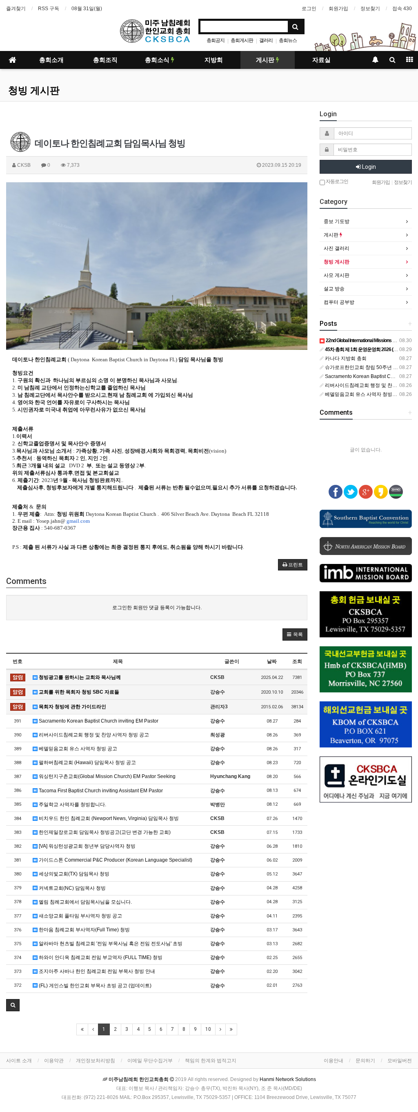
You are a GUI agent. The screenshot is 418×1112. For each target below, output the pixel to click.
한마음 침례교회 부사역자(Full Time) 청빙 (84, 930)
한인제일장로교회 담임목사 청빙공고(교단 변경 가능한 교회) (104, 832)
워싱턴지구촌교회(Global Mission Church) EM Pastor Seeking (107, 776)
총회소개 (51, 60)
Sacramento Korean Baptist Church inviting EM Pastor (98, 721)
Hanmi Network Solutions (288, 1079)
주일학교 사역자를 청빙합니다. (72, 804)
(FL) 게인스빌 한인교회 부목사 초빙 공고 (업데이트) (94, 985)
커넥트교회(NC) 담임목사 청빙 (72, 888)
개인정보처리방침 (95, 1060)
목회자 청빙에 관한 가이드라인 (72, 707)
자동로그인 (336, 181)
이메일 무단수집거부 (150, 1060)
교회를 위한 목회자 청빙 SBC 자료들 (78, 692)
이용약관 (54, 1060)
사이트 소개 (19, 1060)
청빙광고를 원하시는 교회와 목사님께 (79, 677)
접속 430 (402, 8)
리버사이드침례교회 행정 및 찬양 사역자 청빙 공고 (93, 735)
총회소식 (158, 60)
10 (208, 1029)
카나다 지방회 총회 (345, 358)
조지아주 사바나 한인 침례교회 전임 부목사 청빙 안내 (96, 971)
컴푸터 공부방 (339, 302)
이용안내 (333, 1060)
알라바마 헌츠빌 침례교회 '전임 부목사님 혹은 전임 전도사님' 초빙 (110, 943)
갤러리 (266, 40)
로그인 (309, 8)
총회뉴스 (288, 40)
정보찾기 (370, 8)
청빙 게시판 (34, 90)
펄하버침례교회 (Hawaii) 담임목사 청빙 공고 (87, 762)
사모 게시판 (336, 275)
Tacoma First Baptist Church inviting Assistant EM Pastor (100, 791)
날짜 (272, 661)
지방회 (214, 60)
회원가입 (338, 8)
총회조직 (105, 60)
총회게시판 (242, 40)
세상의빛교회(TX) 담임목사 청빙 (73, 874)
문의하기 (365, 1060)
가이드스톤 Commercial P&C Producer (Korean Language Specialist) (115, 860)
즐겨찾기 (16, 8)
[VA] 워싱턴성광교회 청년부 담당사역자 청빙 (87, 846)
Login (368, 167)
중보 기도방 (336, 221)
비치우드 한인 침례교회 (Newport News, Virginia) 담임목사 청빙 (108, 818)
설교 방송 (334, 289)
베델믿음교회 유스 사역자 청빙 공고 (77, 749)
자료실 (321, 60)
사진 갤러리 (336, 248)
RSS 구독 (48, 8)
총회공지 (216, 40)
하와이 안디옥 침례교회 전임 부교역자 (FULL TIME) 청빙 (100, 957)
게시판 (266, 60)
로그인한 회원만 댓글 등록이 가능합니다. (157, 607)
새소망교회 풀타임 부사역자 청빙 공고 (80, 916)
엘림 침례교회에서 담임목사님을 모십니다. (85, 902)
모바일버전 (399, 1060)
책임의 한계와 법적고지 (210, 1060)
